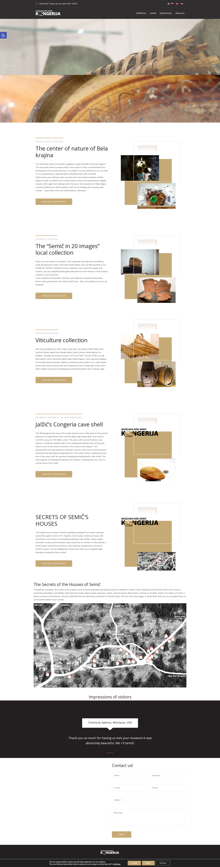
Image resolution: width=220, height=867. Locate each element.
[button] (105, 117)
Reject (148, 863)
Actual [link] (153, 13)
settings (117, 864)
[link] (3, 35)
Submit (122, 834)
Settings (163, 863)
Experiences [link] (166, 13)
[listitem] (94, 665)
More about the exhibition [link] (54, 202)
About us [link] (179, 13)
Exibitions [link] (141, 13)
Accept (134, 863)
